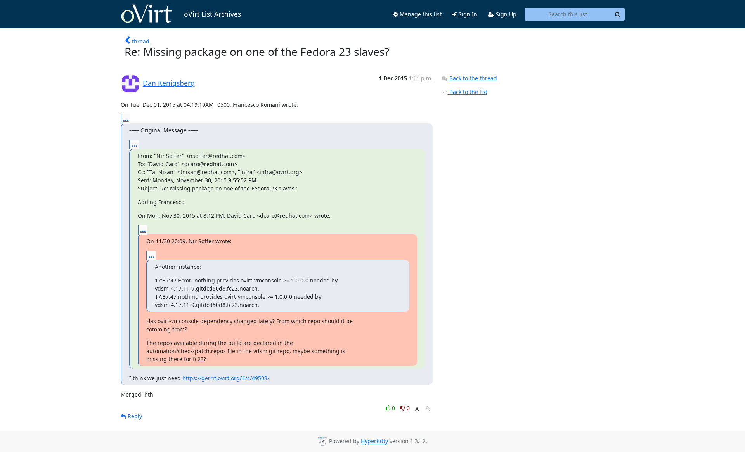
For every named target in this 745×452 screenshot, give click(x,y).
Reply (134, 416)
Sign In (467, 14)
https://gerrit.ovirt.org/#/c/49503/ (225, 378)
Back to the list (467, 91)
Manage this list (420, 14)
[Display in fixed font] (417, 409)
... (126, 118)
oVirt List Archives (212, 14)
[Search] (618, 14)
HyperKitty (374, 441)
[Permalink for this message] (428, 409)
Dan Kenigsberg (169, 83)
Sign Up (505, 14)
